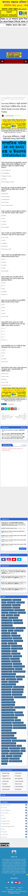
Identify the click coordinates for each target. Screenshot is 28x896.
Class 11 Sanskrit (21, 628)
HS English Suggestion (8, 707)
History (20, 679)
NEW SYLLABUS (15, 751)
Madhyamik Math (7, 730)
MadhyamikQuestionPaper (19, 740)
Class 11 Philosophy (7, 625)
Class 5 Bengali (19, 630)
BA (4, 615)
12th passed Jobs (6, 786)
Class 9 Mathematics (19, 666)
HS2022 (18, 720)
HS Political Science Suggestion (10, 717)
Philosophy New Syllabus (16, 753)
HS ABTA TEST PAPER (8, 697)
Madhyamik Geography (20, 725)
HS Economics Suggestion (8, 702)
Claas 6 (17, 615)
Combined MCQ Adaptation (9, 674)
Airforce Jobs (5, 781)
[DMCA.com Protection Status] (4, 846)
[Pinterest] (12, 408)
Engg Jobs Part (5, 776)
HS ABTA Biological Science (9, 684)
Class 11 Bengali (13, 617)
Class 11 (5, 617)
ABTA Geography (7, 605)
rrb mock (10, 756)
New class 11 (6, 751)
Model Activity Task (15, 748)
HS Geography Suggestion (9, 710)
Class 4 (4, 630)
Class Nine (19, 669)
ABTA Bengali (12, 602)
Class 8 (14, 651)
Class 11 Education (7, 620)
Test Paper (5, 758)
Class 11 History (18, 623)
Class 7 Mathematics (17, 648)
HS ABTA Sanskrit (17, 694)
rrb (4, 756)
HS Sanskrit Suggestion (8, 720)
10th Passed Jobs (19, 786)
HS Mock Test (19, 712)
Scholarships (18, 756)
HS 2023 (5, 681)
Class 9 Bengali (6, 661)
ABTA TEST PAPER (20, 610)
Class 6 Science (19, 640)
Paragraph (5, 753)
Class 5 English (6, 633)
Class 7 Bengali (13, 643)
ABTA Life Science (7, 607)
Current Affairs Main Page (9, 676)
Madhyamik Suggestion (8, 735)
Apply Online (22, 612)
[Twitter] (5, 408)
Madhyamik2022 (6, 740)
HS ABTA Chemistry (7, 687)
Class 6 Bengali (6, 635)
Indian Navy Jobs (19, 781)
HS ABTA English (6, 689)
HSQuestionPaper (7, 722)
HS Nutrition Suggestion (8, 715)
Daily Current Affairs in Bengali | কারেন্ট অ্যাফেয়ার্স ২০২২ (13, 430)
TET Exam (5, 761)
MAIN (20, 745)
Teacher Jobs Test (6, 778)
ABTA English (21, 602)
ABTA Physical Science (8, 610)
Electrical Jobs (18, 784)
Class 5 (11, 630)
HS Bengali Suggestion (8, 699)
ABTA (4, 602)
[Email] (15, 408)
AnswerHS (5, 612)
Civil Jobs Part (18, 773)
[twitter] (19, 559)
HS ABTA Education (19, 687)
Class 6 (14, 633)
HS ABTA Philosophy (18, 692)
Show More (23, 548)
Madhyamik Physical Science (9, 733)
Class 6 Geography (7, 638)
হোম (2, 97)
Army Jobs (4, 784)
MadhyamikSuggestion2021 (9, 743)
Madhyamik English (7, 725)
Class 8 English (16, 653)
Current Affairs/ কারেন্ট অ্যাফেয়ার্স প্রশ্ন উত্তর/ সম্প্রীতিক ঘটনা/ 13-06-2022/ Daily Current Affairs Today (13, 434)
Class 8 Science (15, 658)
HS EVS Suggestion (20, 707)
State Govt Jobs (6, 789)
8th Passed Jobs (19, 778)
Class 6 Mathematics (7, 640)
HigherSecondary (11, 679)
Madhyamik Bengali (18, 722)
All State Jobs (18, 789)
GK (4, 679)
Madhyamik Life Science (20, 728)
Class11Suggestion (7, 671)
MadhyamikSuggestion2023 (9, 745)
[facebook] (3, 559)
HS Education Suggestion (8, 704)
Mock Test (5, 748)
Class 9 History (18, 664)
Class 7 (4, 643)
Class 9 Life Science (7, 666)
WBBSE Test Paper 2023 (16, 761)
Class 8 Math (6, 658)
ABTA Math (16, 607)
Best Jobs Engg (5, 773)
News (23, 751)
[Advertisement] (14, 79)
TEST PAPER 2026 (15, 758)
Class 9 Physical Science (8, 669)
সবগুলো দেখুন (23, 427)
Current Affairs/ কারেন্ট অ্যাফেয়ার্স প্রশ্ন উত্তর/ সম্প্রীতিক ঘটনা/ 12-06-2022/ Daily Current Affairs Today (13, 437)
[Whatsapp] (9, 408)
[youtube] (14, 559)
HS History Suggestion (8, 712)
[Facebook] (2, 408)
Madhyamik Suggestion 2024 (9, 738)
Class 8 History (18, 656)
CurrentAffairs (7, 97)
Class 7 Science (6, 651)
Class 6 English (16, 635)
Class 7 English (6, 646)
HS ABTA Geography (18, 689)
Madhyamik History (7, 728)
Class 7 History (6, 648)
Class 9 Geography (7, 664)
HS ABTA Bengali (14, 681)
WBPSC (4, 763)
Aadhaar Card (17, 600)
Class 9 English (16, 661)
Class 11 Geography (7, 623)
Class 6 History (18, 638)
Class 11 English (18, 620)
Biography (10, 615)
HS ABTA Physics (7, 694)
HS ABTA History (6, 692)
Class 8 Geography (7, 656)
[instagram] (9, 559)
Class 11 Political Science (8, 628)
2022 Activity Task (7, 600)
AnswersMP (13, 612)
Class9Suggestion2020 (20, 671)
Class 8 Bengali (6, 653)
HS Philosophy (20, 715)
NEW (24, 748)
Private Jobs (18, 776)
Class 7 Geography (17, 646)
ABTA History (17, 605)
